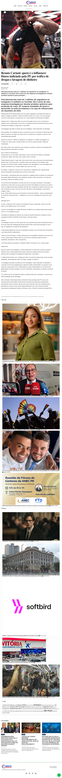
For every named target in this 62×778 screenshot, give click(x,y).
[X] (32, 773)
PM (9, 708)
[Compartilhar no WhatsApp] (21, 84)
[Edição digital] (24, 9)
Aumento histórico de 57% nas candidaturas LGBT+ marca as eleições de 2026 (20, 429)
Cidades (24, 705)
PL (8, 708)
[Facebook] (26, 773)
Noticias (30, 5)
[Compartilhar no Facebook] (12, 84)
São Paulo (20, 5)
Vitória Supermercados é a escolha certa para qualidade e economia (18, 662)
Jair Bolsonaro (28, 706)
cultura (32, 705)
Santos (13, 711)
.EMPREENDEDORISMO (6, 705)
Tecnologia (45, 5)
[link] (31, 2)
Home (15, 5)
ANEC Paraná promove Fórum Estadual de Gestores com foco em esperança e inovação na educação (25, 505)
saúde (16, 711)
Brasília (15, 705)
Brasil (12, 705)
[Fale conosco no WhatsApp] (59, 775)
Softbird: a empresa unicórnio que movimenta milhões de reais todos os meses (20, 635)
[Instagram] (29, 773)
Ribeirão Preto (47, 708)
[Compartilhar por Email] (25, 84)
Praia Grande (23, 708)
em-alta (46, 705)
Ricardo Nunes (53, 708)
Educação (43, 705)
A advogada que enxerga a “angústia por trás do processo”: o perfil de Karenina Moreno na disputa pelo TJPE (27, 361)
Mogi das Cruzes (48, 706)
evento (53, 705)
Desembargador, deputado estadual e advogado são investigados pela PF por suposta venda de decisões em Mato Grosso (9, 741)
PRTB (43, 708)
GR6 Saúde (12, 706)
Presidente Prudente (38, 708)
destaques (37, 705)
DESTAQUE (7, 712)
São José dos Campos (39, 711)
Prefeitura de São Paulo (30, 708)
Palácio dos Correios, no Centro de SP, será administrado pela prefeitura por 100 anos (22, 576)
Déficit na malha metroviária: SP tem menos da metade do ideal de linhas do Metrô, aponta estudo (24, 697)
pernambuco (5, 708)
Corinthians (29, 705)
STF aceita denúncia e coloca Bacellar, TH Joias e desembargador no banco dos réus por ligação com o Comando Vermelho (30, 470)
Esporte (25, 5)
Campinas (19, 705)
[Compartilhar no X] (16, 84)
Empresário (50, 705)
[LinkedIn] (36, 773)
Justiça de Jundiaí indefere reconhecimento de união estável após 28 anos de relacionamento (30, 740)
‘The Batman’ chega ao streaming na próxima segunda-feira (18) (17, 541)
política (13, 708)
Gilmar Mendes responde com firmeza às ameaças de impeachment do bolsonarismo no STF (23, 396)
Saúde (40, 5)
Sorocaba (20, 711)
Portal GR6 (18, 708)
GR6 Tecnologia (20, 706)
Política (35, 5)
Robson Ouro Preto (8, 711)
